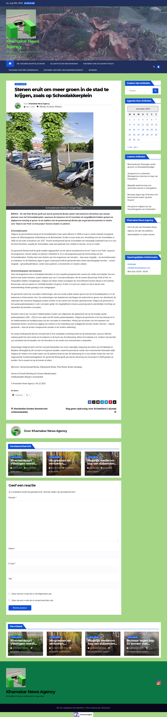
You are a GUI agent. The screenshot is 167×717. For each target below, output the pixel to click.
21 (156, 130)
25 (143, 135)
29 (130, 140)
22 (130, 135)
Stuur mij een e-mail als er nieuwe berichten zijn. (33, 600)
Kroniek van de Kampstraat (98, 64)
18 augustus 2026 (98, 648)
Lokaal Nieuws (20, 84)
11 (143, 125)
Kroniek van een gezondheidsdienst (63, 70)
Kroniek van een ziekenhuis (23, 70)
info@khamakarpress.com (139, 268)
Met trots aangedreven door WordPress (71, 708)
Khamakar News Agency (39, 104)
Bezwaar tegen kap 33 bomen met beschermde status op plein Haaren (143, 197)
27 (152, 135)
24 (138, 135)
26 (147, 135)
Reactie (13, 498)
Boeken (93, 70)
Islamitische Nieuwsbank (64, 64)
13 (152, 125)
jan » (136, 147)
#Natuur (58, 107)
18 (143, 130)
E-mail (12, 564)
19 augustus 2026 (59, 648)
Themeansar (105, 708)
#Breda (42, 107)
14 (156, 125)
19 (147, 130)
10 (138, 125)
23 (134, 135)
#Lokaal (50, 107)
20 (152, 130)
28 (156, 135)
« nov (130, 147)
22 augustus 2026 (21, 648)
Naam (12, 548)
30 (134, 140)
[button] (154, 67)
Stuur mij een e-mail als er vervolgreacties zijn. (32, 594)
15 (130, 130)
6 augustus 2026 (136, 648)
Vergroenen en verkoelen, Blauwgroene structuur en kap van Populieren (143, 176)
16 (134, 130)
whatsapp (132, 264)
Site (10, 579)
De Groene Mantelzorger (31, 64)
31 (138, 140)
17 (138, 130)
